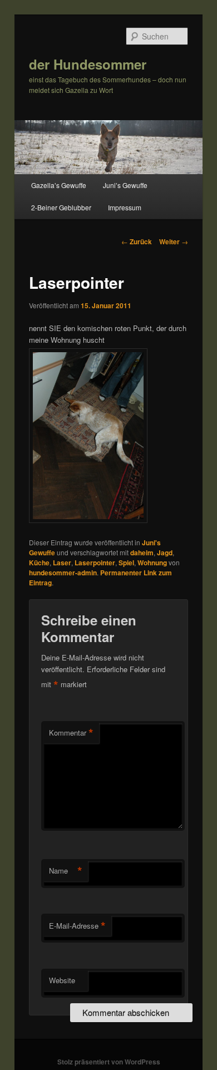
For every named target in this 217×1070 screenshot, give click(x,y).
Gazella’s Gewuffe (58, 185)
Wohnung (152, 563)
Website (62, 980)
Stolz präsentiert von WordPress (108, 1062)
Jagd (164, 553)
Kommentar (71, 733)
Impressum (124, 207)
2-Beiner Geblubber (61, 207)
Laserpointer (95, 563)
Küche (39, 563)
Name (65, 871)
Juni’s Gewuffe (125, 185)
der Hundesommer (87, 64)
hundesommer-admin (63, 573)
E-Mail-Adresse (77, 926)
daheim (142, 553)
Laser (62, 563)
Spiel (126, 563)
